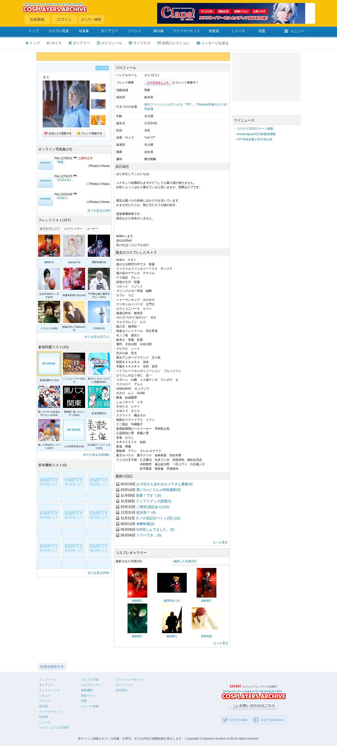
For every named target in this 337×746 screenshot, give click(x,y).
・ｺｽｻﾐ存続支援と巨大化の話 (253, 139)
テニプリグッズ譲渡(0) (153, 501)
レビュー (45, 695)
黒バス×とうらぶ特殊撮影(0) (158, 490)
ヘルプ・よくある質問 (54, 727)
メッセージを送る (215, 43)
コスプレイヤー (72, 228)
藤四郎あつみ (172, 600)
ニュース (238, 31)
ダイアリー (109, 31)
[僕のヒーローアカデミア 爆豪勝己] (137, 596)
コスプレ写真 (58, 31)
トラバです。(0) (149, 535)
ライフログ (141, 43)
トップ (33, 31)
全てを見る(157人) (96, 337)
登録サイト (88, 695)
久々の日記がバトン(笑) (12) (158, 518)
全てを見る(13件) (99, 210)
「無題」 (60, 162)
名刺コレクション (176, 43)
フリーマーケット (186, 31)
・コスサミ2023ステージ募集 (253, 128)
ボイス (56, 43)
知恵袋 (214, 31)
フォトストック (49, 690)
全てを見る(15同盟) (96, 455)
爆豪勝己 (137, 600)
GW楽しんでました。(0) (155, 529)
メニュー (297, 31)
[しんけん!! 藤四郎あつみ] (172, 591)
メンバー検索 (90, 706)
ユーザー (92, 228)
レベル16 (102, 68)
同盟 (261, 31)
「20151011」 (64, 180)
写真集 (84, 31)
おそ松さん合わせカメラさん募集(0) (164, 484)
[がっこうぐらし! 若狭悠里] (206, 628)
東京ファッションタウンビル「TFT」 (169, 104)
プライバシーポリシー (130, 679)
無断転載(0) (145, 524)
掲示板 (158, 31)
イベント (134, 31)
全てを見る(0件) (98, 573)
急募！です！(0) (148, 495)
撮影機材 (87, 690)
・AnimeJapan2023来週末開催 (255, 134)
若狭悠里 (206, 636)
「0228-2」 (62, 198)
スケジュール (111, 43)
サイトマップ (124, 685)
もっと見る (220, 542)
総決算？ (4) (146, 512)
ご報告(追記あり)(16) (152, 507)
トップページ (48, 679)
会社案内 (121, 690)
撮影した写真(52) (185, 561)
